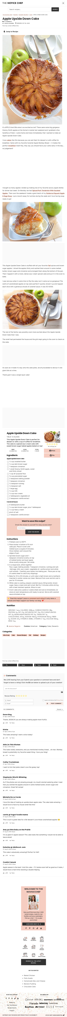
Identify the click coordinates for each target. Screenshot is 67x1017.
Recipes (15, 14)
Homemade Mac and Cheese (34, 981)
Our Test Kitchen (12, 1005)
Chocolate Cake (30, 987)
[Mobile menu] (63, 3)
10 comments (8, 21)
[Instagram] (33, 928)
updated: (19, 23)
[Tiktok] (37, 928)
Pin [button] (53, 455)
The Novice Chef (7, 14)
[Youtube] (41, 928)
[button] (48, 444)
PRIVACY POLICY (25, 1015)
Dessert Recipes (23, 14)
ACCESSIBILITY (33, 1015)
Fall (49, 265)
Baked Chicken (29, 975)
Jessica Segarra (9, 23)
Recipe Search (12, 1008)
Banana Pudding (30, 984)
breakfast (12, 146)
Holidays (35, 635)
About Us (12, 1002)
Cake (30, 14)
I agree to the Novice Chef (53, 700)
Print (53, 451)
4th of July (6, 635)
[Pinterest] (29, 928)
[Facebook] (26, 928)
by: (3, 23)
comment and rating (36, 598)
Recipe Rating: (10, 696)
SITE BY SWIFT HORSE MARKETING (54, 1015)
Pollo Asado (28, 978)
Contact (12, 1010)
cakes (9, 140)
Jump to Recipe (11, 32)
